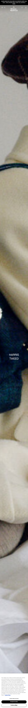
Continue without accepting (14, 698)
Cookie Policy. (8, 695)
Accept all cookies (14, 701)
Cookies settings (14, 705)
